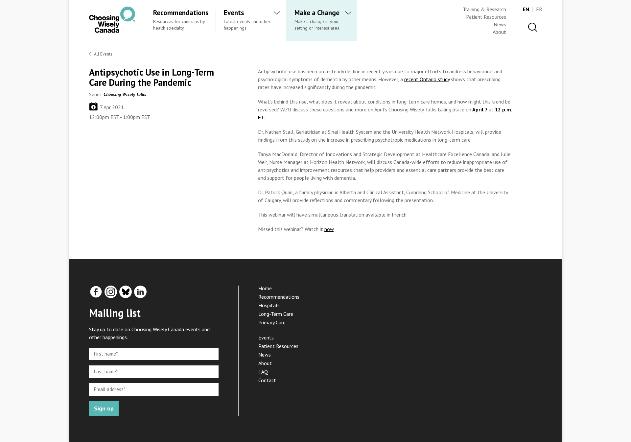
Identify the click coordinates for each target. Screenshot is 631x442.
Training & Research (484, 9)
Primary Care (272, 322)
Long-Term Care (275, 313)
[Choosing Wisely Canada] (112, 31)
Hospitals (269, 305)
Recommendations (278, 296)
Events (266, 337)
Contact (267, 380)
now (329, 229)
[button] (532, 27)
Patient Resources (486, 16)
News (500, 24)
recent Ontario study (427, 79)
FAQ (263, 371)
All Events (103, 54)
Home (265, 288)
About (499, 32)
